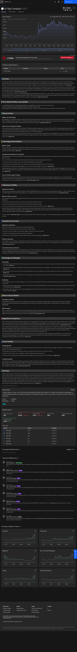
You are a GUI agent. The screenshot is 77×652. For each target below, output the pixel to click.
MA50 (14, 19)
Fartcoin (5, 531)
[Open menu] (2, 2)
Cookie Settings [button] (35, 612)
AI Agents (14, 399)
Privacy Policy (35, 610)
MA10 (10, 19)
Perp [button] (7, 425)
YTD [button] (71, 16)
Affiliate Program (7, 608)
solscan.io (69, 85)
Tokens (3, 6)
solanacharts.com (33, 253)
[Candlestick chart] (5, 19)
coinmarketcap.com (63, 192)
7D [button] (52, 16)
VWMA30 (19, 19)
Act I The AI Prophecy (47, 551)
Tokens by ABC (6, 612)
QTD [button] (68, 16)
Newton (5, 551)
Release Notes (20, 608)
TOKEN (7, 1)
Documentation (7, 610)
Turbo (4, 570)
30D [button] (54, 16)
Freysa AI (43, 531)
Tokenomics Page (15, 214)
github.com (11, 136)
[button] (75, 554)
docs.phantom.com (39, 313)
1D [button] (50, 16)
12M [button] (60, 16)
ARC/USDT (8, 430)
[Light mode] (62, 2)
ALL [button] (73, 16)
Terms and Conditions (37, 608)
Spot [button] (4, 425)
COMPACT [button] (69, 449)
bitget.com (50, 206)
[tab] (4, 11)
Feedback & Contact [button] (21, 610)
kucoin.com (5, 304)
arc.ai (40, 131)
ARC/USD (8, 438)
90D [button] (57, 16)
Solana (13, 401)
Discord (49, 610)
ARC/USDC (8, 443)
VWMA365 (24, 19)
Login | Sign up (68, 1)
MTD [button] (66, 16)
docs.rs (14, 290)
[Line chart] (4, 19)
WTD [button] (63, 16)
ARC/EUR (8, 441)
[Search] (55, 2)
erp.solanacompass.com (21, 91)
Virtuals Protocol (45, 570)
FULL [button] (73, 449)
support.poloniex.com (42, 97)
